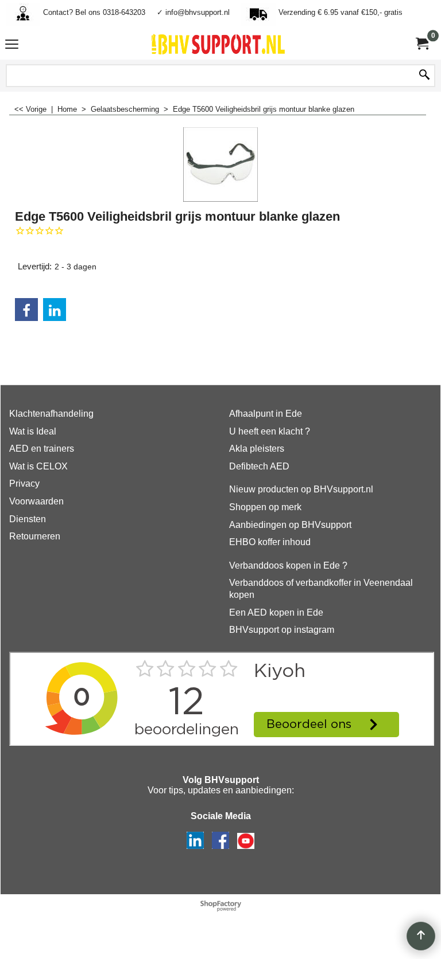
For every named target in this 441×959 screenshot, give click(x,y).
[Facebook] (26, 309)
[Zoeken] (424, 75)
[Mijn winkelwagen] (421, 44)
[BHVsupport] (218, 44)
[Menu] (11, 45)
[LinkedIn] (54, 309)
